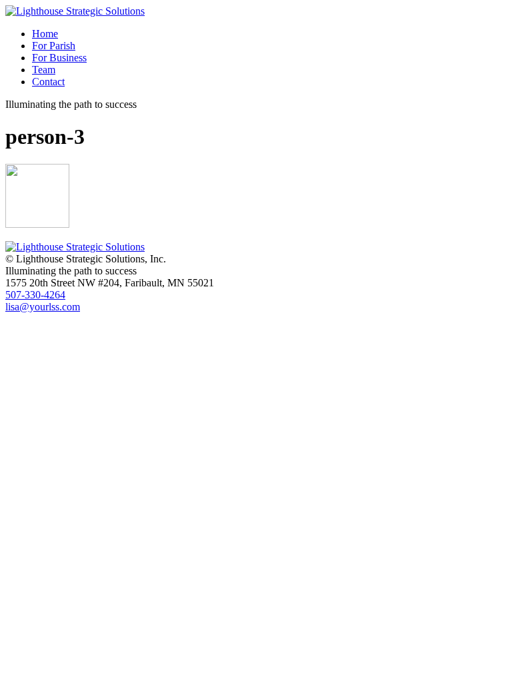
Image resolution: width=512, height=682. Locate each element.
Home (45, 33)
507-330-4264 (35, 294)
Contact (48, 81)
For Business (59, 57)
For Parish (53, 45)
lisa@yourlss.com (42, 306)
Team (43, 69)
